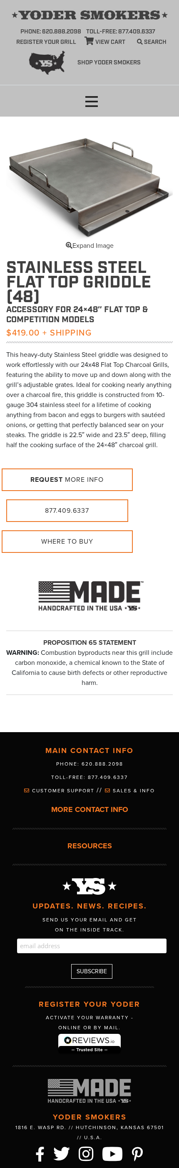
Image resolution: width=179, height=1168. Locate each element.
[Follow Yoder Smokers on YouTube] (113, 1153)
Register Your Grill (46, 42)
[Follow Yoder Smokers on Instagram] (86, 1153)
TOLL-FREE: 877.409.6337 (120, 32)
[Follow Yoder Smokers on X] (62, 1153)
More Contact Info (89, 809)
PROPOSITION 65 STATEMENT (89, 643)
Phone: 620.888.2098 (50, 32)
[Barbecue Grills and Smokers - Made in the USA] (89, 592)
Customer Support (63, 791)
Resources (89, 846)
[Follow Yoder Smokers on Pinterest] (138, 1153)
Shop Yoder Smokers (109, 62)
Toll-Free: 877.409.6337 (89, 777)
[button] (91, 101)
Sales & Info (133, 791)
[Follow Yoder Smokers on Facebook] (40, 1153)
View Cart (109, 42)
